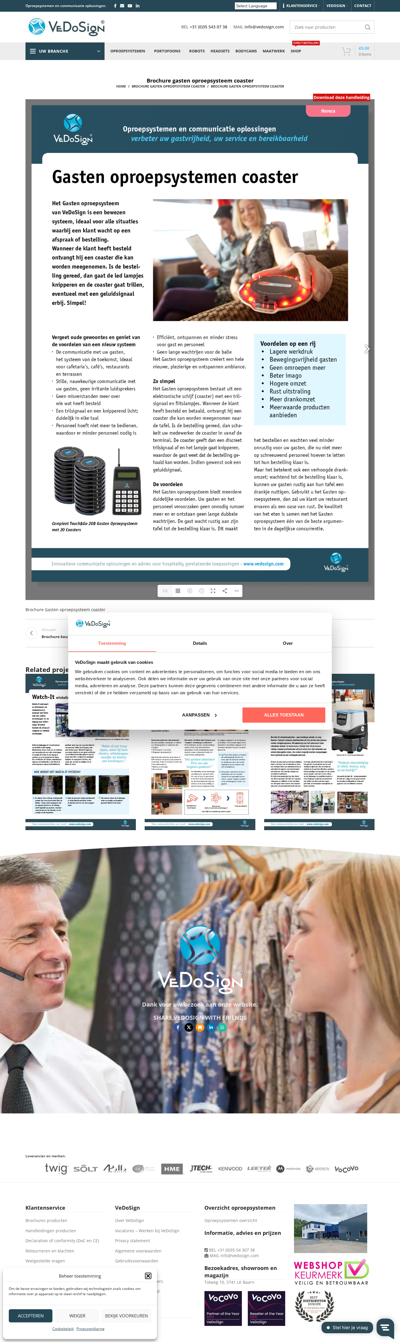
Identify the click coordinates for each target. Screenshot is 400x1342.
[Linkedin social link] (137, 6)
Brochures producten (46, 1220)
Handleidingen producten (50, 1230)
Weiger (77, 1316)
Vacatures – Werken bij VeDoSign (147, 1230)
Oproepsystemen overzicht (230, 1220)
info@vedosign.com (264, 27)
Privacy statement (132, 1240)
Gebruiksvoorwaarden (136, 1261)
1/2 (164, 590)
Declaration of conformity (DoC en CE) (62, 1240)
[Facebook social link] (115, 6)
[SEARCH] (368, 27)
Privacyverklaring (90, 1328)
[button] (148, 1276)
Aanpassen (196, 714)
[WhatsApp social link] (222, 1027)
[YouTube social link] (130, 6)
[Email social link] (122, 6)
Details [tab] (200, 642)
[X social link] (188, 1027)
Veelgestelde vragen (45, 1261)
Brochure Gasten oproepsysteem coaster (65, 609)
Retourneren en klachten (49, 1251)
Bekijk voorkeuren (126, 1316)
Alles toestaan (284, 714)
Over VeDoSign (129, 1220)
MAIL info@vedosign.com (234, 1255)
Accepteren (31, 1316)
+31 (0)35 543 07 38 (208, 27)
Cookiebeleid (62, 1328)
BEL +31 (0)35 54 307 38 (231, 1250)
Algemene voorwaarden (138, 1251)
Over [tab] (288, 642)
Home (121, 86)
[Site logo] (66, 26)
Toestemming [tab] (112, 642)
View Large (367, 680)
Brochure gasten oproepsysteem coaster (168, 86)
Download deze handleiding (342, 97)
